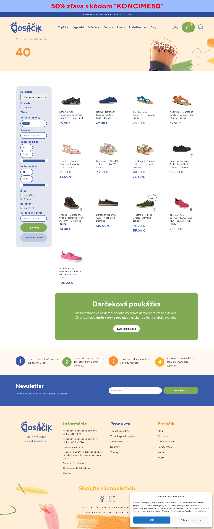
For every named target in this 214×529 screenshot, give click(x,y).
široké (27, 199)
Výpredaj (78, 27)
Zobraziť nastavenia (190, 520)
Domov (19, 39)
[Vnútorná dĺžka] (26, 147)
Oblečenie (93, 27)
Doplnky (108, 27)
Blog (153, 27)
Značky (121, 27)
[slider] (21, 161)
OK (152, 520)
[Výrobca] (33, 135)
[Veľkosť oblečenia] (33, 218)
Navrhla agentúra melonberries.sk (107, 512)
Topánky (63, 27)
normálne (29, 195)
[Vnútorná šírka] (26, 172)
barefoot (29, 208)
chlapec (28, 107)
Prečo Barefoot (138, 27)
